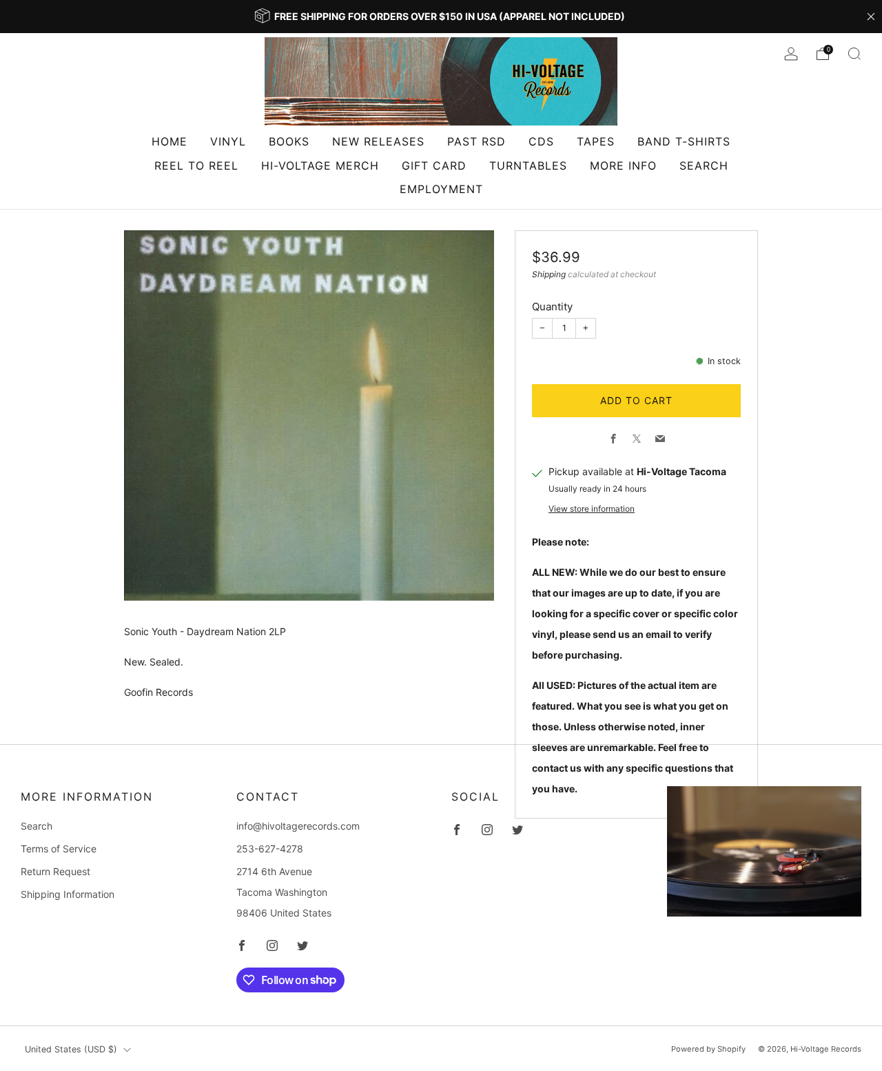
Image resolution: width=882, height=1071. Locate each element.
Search (703, 165)
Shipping (549, 274)
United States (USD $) (71, 1049)
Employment (441, 189)
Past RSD (476, 141)
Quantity (552, 306)
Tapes (596, 141)
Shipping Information (67, 894)
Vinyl (228, 141)
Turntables (528, 165)
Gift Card (434, 165)
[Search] (854, 54)
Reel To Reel (196, 165)
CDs (541, 141)
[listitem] (441, 16)
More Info (623, 165)
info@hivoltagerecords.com (298, 826)
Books (289, 141)
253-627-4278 (269, 848)
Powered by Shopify (708, 1049)
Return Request (55, 871)
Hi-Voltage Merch (320, 165)
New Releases (378, 141)
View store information (591, 508)
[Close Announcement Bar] (871, 16)
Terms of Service (58, 848)
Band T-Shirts (683, 141)
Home (169, 141)
